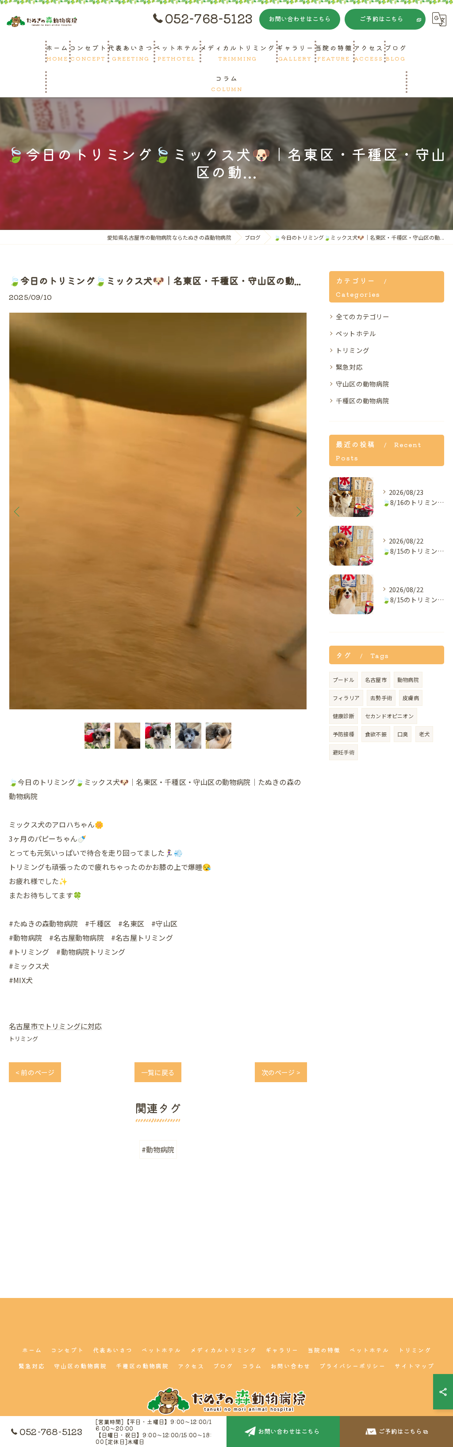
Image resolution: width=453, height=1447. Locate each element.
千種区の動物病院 (363, 400)
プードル (343, 679)
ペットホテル (356, 333)
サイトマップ (414, 1366)
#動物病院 (158, 1149)
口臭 (402, 734)
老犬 (424, 734)
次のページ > (280, 1072)
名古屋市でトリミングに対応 (55, 1026)
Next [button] (298, 511)
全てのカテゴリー (363, 316)
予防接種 (343, 734)
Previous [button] (18, 511)
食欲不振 (376, 734)
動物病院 (408, 679)
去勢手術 (381, 697)
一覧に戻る (158, 1072)
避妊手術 (343, 752)
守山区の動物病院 (363, 383)
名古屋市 (376, 679)
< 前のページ (34, 1072)
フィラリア (346, 697)
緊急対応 (349, 366)
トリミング (23, 1038)
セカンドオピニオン (389, 716)
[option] (158, 511)
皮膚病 (411, 697)
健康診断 (343, 716)
